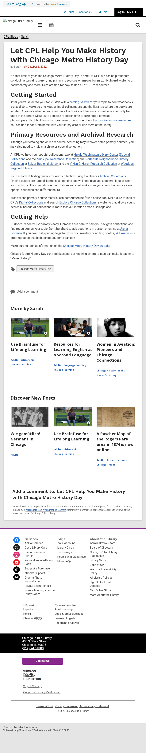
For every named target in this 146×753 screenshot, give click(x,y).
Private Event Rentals (38, 586)
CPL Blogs (11, 36)
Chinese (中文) (32, 618)
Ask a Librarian (34, 543)
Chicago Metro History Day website (86, 246)
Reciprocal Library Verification (41, 692)
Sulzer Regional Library (43, 163)
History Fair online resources (112, 120)
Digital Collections (31, 202)
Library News (98, 560)
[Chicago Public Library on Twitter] (16, 547)
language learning (75, 365)
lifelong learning (21, 364)
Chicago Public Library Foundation (103, 553)
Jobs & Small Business (69, 613)
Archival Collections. (113, 176)
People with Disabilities (71, 556)
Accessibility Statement (94, 706)
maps (112, 464)
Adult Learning (64, 609)
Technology (64, 552)
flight (121, 370)
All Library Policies (101, 577)
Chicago (101, 464)
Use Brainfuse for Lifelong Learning (28, 347)
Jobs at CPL (97, 565)
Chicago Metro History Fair (35, 269)
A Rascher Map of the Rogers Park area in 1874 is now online (115, 441)
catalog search (79, 102)
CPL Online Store (100, 590)
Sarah (25, 36)
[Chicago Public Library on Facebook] (16, 540)
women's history (107, 375)
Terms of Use (44, 706)
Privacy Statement (66, 706)
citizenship (27, 360)
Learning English (65, 618)
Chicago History (106, 370)
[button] (77, 12)
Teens (110, 460)
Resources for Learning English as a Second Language (73, 349)
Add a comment (27, 291)
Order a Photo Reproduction (33, 579)
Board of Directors (101, 547)
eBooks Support (35, 573)
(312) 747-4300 (33, 648)
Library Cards (65, 547)
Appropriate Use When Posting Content (45, 510)
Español (28, 609)
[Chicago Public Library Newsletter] (16, 577)
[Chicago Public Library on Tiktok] (16, 569)
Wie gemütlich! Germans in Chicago (25, 439)
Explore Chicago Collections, (78, 202)
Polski (27, 613)
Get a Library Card (36, 547)
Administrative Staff (102, 543)
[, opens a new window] (34, 680)
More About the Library (104, 595)
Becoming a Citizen (67, 623)
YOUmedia (122, 233)
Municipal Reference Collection (57, 159)
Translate (61, 4)
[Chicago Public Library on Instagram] (16, 555)
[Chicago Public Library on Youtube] (16, 562)
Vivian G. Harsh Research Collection (93, 163)
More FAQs (64, 561)
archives (122, 460)
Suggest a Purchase (37, 568)
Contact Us (43, 660)
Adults (14, 360)
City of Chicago (32, 686)
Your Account (66, 543)
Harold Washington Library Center (96, 154)
